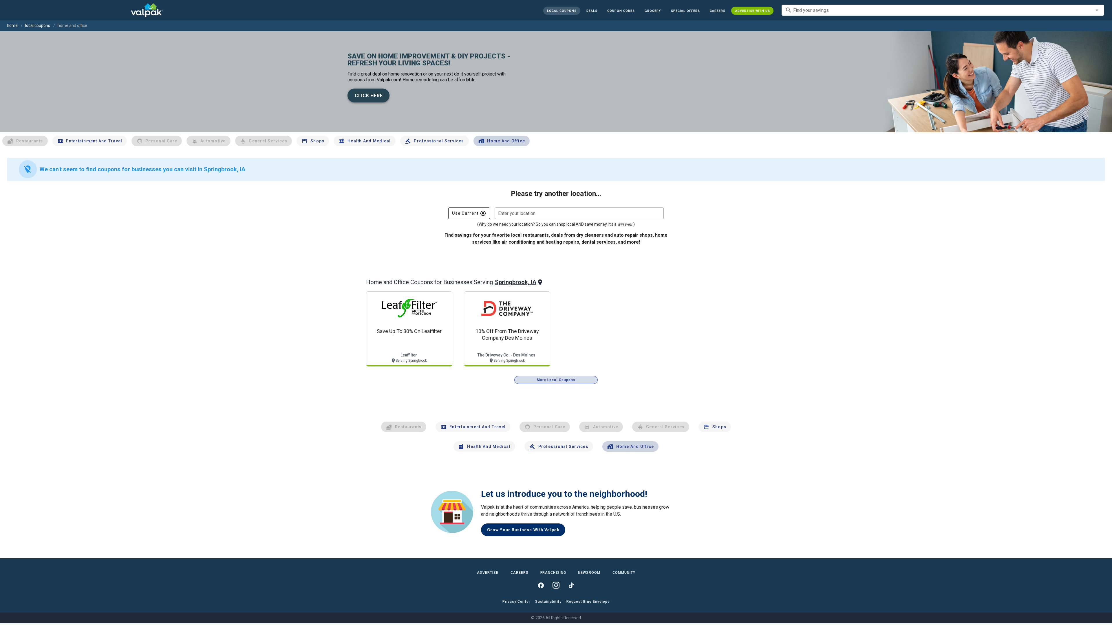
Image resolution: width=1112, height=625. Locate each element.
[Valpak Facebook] (541, 585)
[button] (685, 11)
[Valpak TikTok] (571, 585)
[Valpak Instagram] (556, 585)
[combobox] (943, 10)
